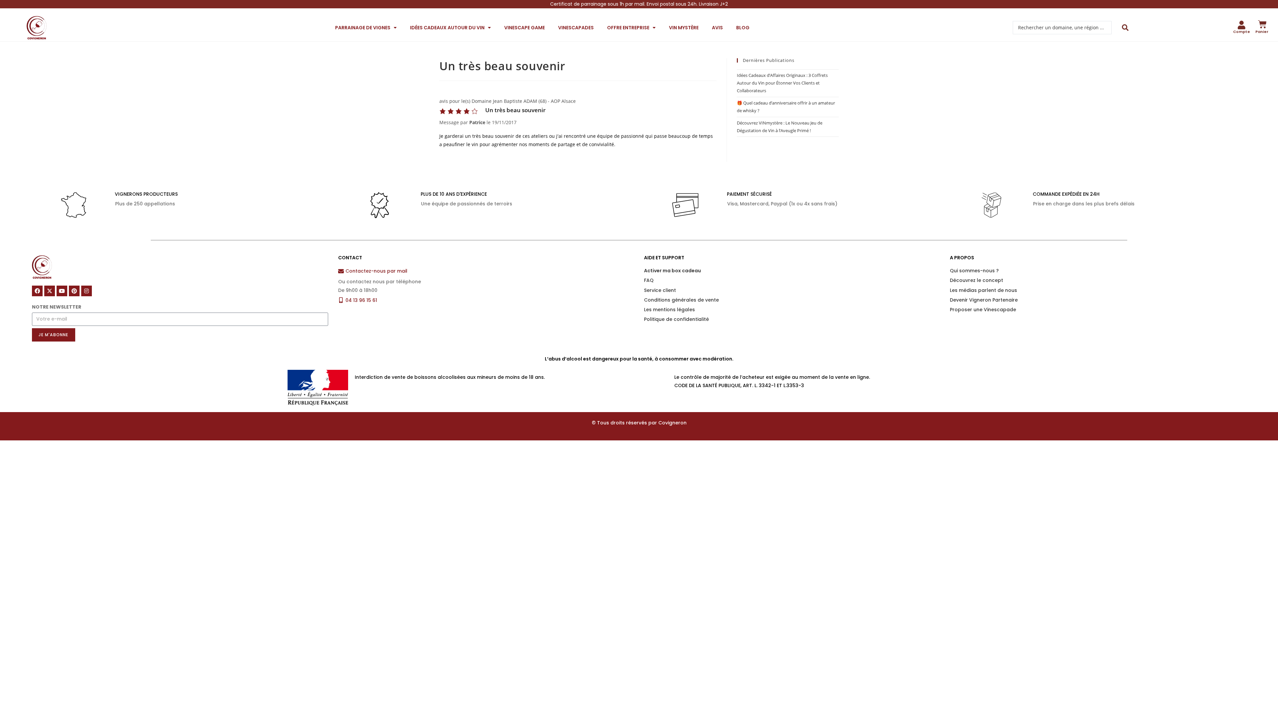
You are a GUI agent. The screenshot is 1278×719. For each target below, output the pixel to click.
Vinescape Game (524, 27)
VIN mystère (684, 27)
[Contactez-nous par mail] (341, 271)
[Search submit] (1125, 27)
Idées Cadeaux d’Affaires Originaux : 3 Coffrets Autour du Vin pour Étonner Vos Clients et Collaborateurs (782, 83)
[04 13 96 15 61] (341, 300)
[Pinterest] (74, 291)
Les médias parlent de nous (983, 290)
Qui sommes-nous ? (974, 270)
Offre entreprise (628, 27)
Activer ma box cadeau (672, 270)
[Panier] (1262, 24)
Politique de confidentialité (676, 319)
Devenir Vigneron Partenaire (984, 300)
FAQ (649, 280)
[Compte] (1241, 25)
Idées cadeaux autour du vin (447, 27)
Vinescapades (576, 27)
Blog (742, 27)
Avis (717, 27)
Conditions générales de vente (681, 300)
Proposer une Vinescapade (983, 309)
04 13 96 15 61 (361, 300)
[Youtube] (62, 291)
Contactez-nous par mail (376, 271)
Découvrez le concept (976, 280)
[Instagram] (86, 291)
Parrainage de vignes (362, 27)
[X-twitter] (49, 291)
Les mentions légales (669, 309)
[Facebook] (37, 291)
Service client (660, 290)
